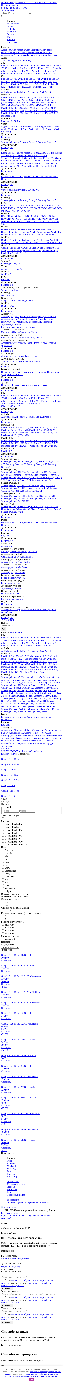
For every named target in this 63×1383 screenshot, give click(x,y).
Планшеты (6, 52)
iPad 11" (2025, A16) (22, 87)
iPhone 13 (41, 73)
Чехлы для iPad (9, 337)
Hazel (7, 865)
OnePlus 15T (39, 240)
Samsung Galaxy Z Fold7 (13, 488)
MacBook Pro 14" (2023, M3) (44, 113)
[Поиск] (3, 629)
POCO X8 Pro (27, 205)
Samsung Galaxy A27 (37, 464)
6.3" (7, 902)
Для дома (52, 55)
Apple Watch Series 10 (12, 129)
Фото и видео (8, 189)
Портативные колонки (29, 361)
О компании (7, 2)
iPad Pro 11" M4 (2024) (23, 81)
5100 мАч (9, 924)
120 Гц (8, 910)
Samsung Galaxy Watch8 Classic (22, 509)
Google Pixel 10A (9, 250)
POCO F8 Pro (23, 208)
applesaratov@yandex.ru (30, 751)
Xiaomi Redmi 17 (51, 163)
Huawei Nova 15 (46, 234)
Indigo (8, 891)
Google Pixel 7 (19, 253)
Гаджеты (35, 50)
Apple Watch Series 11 (51, 126)
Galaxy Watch (7, 295)
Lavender (9, 876)
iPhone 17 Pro (27, 65)
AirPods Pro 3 (21, 92)
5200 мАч (9, 933)
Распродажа (13, 23)
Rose (7, 862)
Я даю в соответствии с (28, 1283)
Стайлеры (21, 176)
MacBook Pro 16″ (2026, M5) (15, 108)
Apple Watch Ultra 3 (11, 126)
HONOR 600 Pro (47, 216)
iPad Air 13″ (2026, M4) (46, 81)
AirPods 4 (46, 92)
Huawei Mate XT (9, 229)
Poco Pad (5, 279)
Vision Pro (6, 60)
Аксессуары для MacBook (43, 316)
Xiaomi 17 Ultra (31, 153)
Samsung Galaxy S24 (21, 480)
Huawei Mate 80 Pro (28, 229)
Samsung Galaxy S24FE (43, 480)
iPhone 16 (56, 68)
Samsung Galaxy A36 (16, 464)
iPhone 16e (6, 71)
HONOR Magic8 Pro (11, 216)
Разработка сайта (10, 1213)
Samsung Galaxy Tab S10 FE (15, 501)
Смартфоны (46, 50)
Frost (7, 882)
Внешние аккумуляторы (13, 578)
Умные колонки (9, 361)
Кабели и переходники (13, 327)
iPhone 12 (50, 73)
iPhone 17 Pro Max (10, 65)
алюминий (10, 939)
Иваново (14, 1258)
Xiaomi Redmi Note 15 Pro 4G (38, 160)
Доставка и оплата (23, 2)
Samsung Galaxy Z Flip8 (38, 488)
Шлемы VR (33, 189)
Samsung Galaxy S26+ (38, 472)
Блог (54, 2)
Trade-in (37, 2)
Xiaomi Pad (18, 153)
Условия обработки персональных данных (28, 1202)
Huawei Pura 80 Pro (51, 232)
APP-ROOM (10, 1207)
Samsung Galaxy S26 (11, 685)
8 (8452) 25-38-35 (9, 7)
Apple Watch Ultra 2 (30, 126)
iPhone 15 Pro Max (21, 71)
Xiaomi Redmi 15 (49, 166)
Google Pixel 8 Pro (27, 250)
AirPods (11, 29)
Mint (7, 856)
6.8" (7, 905)
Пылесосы (6, 179)
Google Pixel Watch (10, 300)
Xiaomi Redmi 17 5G (11, 166)
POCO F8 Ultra (9, 208)
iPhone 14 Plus (18, 73)
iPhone (10, 26)
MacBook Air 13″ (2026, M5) (29, 97)
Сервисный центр (10, 5)
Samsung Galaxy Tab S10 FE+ (41, 498)
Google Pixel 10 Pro (34, 248)
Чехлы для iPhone (10, 332)
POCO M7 (25, 211)
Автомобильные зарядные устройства (20, 343)
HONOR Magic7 (30, 216)
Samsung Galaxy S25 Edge (14, 690)
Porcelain (9, 850)
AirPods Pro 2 (34, 92)
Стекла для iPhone (28, 332)
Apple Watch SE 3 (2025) (35, 129)
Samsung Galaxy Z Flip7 (12, 698)
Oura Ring (13, 290)
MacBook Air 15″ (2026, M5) (26, 102)
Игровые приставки (11, 372)
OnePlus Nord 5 (25, 240)
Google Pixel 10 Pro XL (12, 248)
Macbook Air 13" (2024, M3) (26, 100)
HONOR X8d (44, 221)
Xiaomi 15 (18, 158)
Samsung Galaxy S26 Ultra (14, 472)
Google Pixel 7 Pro (13, 830)
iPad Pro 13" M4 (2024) (35, 79)
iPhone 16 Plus (45, 68)
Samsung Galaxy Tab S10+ (14, 498)
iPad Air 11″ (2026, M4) (36, 84)
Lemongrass (10, 870)
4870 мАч (9, 930)
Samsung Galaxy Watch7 (13, 512)
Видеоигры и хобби (37, 55)
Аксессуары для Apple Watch (15, 316)
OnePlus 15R (51, 240)
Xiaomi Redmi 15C (31, 166)
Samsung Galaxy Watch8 (49, 509)
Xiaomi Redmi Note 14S (31, 163)
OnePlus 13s (19, 242)
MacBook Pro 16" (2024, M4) (44, 108)
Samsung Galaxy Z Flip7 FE (29, 490)
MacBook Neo (8, 116)
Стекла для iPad (25, 556)
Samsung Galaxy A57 (11, 461)
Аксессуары (13, 42)
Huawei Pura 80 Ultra (32, 232)
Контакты (46, 2)
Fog (6, 879)
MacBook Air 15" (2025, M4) (43, 432)
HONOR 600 (8, 219)
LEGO (19, 374)
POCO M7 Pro (12, 211)
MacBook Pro (46, 105)
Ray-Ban (11, 39)
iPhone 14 (31, 73)
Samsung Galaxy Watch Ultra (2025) (18, 506)
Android (13, 754)
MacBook (11, 31)
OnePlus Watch (8, 306)
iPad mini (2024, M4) (43, 87)
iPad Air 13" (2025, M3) (12, 84)
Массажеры (43, 385)
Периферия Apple (35, 319)
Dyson (10, 37)
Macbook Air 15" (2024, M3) (26, 105)
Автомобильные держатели (15, 609)
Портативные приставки (34, 372)
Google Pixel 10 (51, 248)
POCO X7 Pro (42, 205)
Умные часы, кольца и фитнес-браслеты (32, 52)
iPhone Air (39, 65)
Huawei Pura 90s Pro (11, 232)
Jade (7, 885)
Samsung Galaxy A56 (32, 461)
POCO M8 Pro (48, 208)
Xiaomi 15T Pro (39, 155)
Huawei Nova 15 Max (27, 234)
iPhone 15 (6, 73)
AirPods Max (7, 92)
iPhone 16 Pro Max (14, 68)
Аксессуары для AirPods (13, 319)
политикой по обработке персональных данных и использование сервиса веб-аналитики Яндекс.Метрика (31, 1375)
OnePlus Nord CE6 (34, 242)
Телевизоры (31, 356)
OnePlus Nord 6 (9, 240)
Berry (7, 873)
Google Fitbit (26, 300)
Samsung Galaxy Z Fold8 (43, 485)
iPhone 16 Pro (31, 68)
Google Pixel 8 (44, 250)
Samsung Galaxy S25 (11, 477)
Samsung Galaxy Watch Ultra (15, 709)
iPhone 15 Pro (38, 71)
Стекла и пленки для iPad (29, 337)
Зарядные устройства (11, 324)
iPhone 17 (49, 65)
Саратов (23, 7)
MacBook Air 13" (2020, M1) (43, 430)
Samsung (11, 34)
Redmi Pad (6, 153)
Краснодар (24, 1258)
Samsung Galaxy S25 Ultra (26, 475)
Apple (4, 50)
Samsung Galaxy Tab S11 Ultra (16, 496)
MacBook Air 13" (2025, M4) (43, 427)
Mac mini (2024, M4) (11, 121)
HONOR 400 (16, 221)
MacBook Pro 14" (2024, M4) (15, 113)
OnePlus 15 (7, 242)
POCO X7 (54, 205)
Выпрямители (8, 176)
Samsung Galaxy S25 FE (34, 477)
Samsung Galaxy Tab (11, 263)
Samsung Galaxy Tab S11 (43, 496)
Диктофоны (21, 189)
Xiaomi (20, 50)
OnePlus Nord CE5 (53, 242)
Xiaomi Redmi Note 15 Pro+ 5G (38, 158)
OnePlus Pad (7, 274)
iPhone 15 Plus (51, 71)
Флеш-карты (22, 321)
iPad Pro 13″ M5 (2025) (12, 79)
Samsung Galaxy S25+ (49, 475)
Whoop (5, 290)
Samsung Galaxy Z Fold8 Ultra (16, 485)
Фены (29, 176)
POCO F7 (35, 208)
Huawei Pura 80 (9, 234)
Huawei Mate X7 (46, 229)
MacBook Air (8, 97)
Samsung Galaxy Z (47, 142)
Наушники (30, 327)
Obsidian (9, 853)
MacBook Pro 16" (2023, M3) (15, 110)
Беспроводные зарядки (40, 321)
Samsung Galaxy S (29, 142)
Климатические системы (45, 176)
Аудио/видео (20, 55)
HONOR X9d (30, 221)
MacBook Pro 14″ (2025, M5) (44, 110)
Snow (7, 868)
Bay (6, 859)
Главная (5, 754)
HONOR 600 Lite (23, 219)
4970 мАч (9, 927)
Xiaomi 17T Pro (47, 153)
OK (31, 1379)
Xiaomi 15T (7, 158)
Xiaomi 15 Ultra (24, 155)
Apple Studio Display (21, 60)
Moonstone (10, 888)
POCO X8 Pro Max (10, 205)
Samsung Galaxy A (10, 142)
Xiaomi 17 (11, 155)
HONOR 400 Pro (40, 219)
